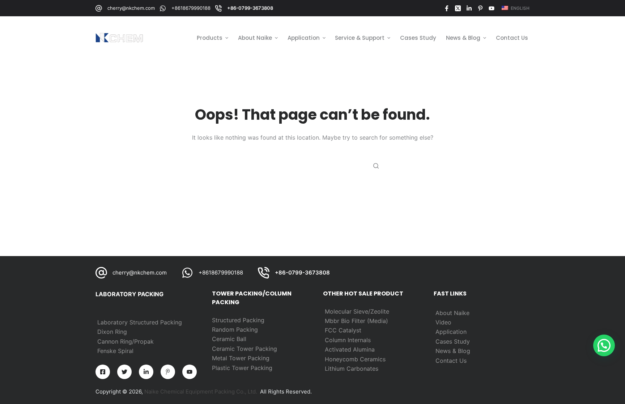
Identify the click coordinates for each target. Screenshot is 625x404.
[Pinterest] (480, 8)
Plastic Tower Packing (242, 367)
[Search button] (376, 166)
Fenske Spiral (115, 350)
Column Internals (348, 340)
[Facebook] (447, 8)
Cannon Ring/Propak (125, 341)
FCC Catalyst (343, 330)
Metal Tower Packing (240, 358)
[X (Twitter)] (458, 8)
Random (224, 329)
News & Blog (452, 350)
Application (451, 331)
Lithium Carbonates (351, 368)
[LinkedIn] (469, 8)
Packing (247, 329)
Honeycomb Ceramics (355, 359)
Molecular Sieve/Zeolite (357, 311)
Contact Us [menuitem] (512, 38)
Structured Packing (238, 320)
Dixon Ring (112, 331)
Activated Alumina (350, 349)
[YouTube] (491, 8)
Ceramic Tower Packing (244, 348)
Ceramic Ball (229, 339)
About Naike (452, 312)
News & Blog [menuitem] (463, 38)
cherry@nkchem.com (131, 8)
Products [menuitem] (209, 38)
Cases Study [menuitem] (418, 38)
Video (443, 322)
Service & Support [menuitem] (359, 38)
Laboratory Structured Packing (139, 322)
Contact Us (451, 360)
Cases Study (452, 341)
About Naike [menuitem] (255, 38)
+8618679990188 (191, 8)
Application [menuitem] (304, 38)
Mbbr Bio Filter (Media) (356, 320)
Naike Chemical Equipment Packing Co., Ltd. (200, 391)
